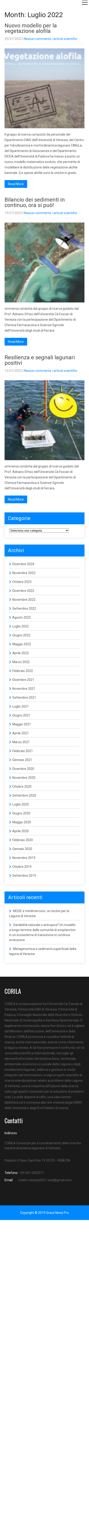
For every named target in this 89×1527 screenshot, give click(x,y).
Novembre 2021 (23, 688)
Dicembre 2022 (23, 591)
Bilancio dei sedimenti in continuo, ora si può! (35, 202)
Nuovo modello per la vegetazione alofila (31, 28)
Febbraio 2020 (22, 840)
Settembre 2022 (24, 608)
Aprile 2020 (20, 831)
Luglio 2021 (20, 706)
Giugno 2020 (21, 813)
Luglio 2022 (20, 626)
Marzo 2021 (21, 742)
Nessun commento (37, 39)
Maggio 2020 (21, 822)
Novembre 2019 (23, 858)
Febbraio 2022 (22, 671)
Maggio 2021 (21, 724)
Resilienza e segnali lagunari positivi (40, 360)
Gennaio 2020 (22, 849)
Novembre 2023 (23, 573)
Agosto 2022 (21, 617)
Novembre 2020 (23, 777)
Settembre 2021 (24, 697)
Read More (16, 184)
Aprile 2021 (20, 733)
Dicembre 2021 (23, 680)
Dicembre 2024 (23, 564)
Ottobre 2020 (21, 786)
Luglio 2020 (20, 804)
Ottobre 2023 (21, 582)
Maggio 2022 (21, 644)
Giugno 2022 (21, 635)
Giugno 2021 (21, 715)
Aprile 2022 (20, 653)
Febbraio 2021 (22, 751)
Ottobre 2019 (21, 866)
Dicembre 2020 (23, 769)
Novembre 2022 (23, 599)
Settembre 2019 (24, 875)
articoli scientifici (65, 39)
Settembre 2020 (24, 795)
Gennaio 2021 (22, 760)
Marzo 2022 (21, 662)
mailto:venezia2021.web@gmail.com (45, 1180)
